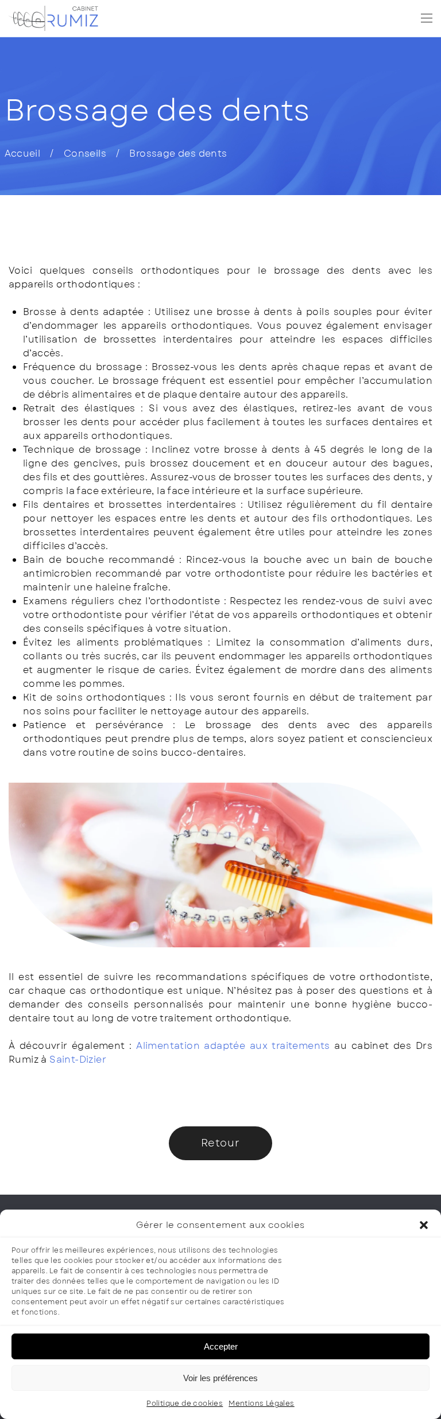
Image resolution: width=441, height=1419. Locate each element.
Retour (220, 1143)
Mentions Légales (261, 1403)
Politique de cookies (184, 1403)
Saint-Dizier (77, 1059)
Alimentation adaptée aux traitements (235, 1045)
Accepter (221, 1346)
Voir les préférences (220, 1378)
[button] (424, 1225)
